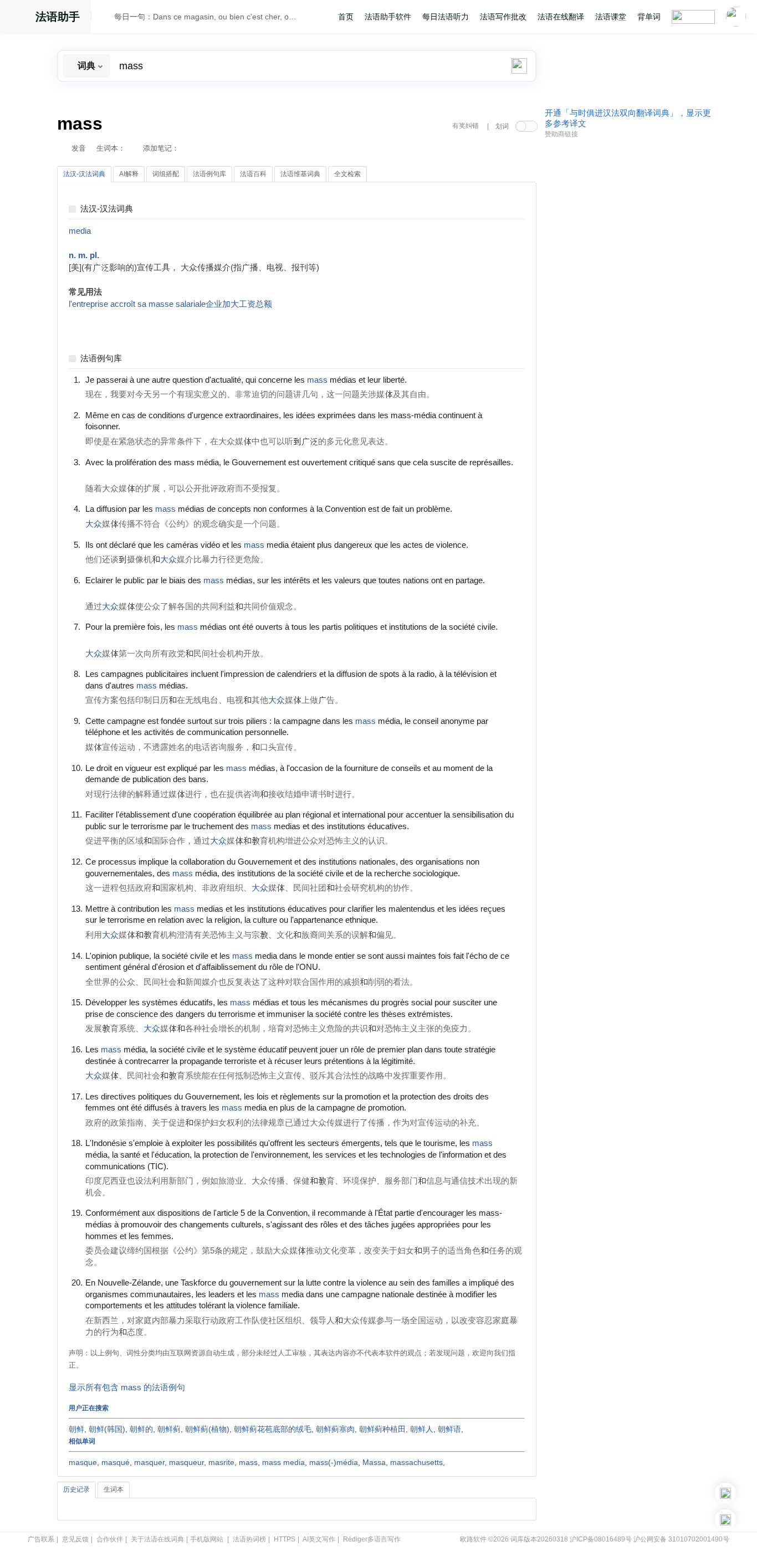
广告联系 (41, 1539)
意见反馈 (75, 1539)
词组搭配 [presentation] (165, 174)
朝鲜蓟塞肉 (335, 1429)
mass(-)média (333, 1462)
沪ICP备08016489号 (601, 1539)
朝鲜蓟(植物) (207, 1429)
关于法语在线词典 (157, 1539)
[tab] (84, 174)
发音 (78, 148)
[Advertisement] (628, 312)
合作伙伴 (109, 1539)
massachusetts (416, 1462)
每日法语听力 (445, 16)
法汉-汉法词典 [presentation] (84, 174)
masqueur (186, 1462)
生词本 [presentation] (114, 1489)
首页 (346, 16)
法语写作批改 (503, 16)
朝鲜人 (421, 1429)
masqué (115, 1462)
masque (83, 1462)
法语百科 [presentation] (253, 174)
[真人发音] (425, 379)
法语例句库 (101, 358)
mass (248, 1462)
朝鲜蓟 (169, 1429)
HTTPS (284, 1539)
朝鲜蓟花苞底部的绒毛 (272, 1429)
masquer (149, 1462)
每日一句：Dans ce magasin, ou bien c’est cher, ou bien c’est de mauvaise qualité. (207, 16)
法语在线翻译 (561, 16)
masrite (221, 1462)
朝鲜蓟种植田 (382, 1429)
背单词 (649, 16)
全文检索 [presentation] (347, 174)
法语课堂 (610, 16)
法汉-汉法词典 (106, 209)
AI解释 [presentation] (129, 174)
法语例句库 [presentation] (209, 174)
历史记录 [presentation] (76, 1489)
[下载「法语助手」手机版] (725, 1493)
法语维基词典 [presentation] (300, 174)
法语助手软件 (388, 16)
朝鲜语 (449, 1429)
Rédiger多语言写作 (372, 1539)
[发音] (105, 18)
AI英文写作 (319, 1539)
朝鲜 (76, 1429)
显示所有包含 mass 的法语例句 (127, 1387)
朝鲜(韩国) (107, 1429)
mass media (283, 1462)
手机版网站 (206, 1539)
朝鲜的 (141, 1429)
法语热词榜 (249, 1539)
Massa (374, 1462)
